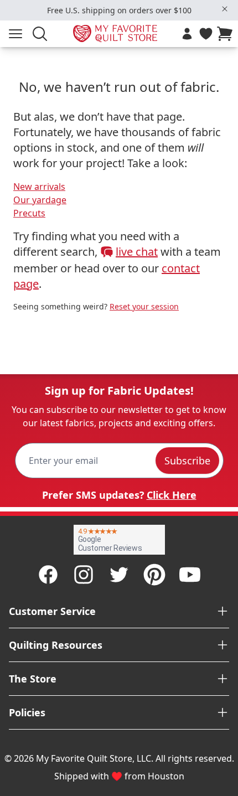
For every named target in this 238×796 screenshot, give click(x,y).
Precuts (29, 213)
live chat (137, 251)
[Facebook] (48, 575)
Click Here (171, 495)
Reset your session (144, 306)
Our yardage (39, 200)
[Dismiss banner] (224, 8)
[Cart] (227, 34)
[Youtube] (190, 575)
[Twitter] (119, 575)
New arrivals (39, 186)
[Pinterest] (154, 575)
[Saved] (206, 34)
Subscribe (187, 460)
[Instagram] (84, 575)
